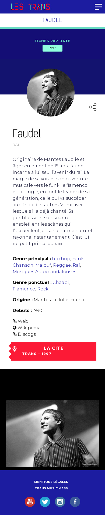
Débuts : (22, 310)
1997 (52, 48)
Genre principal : (32, 258)
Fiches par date (53, 41)
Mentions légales (51, 482)
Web (23, 321)
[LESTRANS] (30, 6)
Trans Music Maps (51, 488)
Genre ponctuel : (32, 282)
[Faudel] (52, 433)
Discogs (27, 334)
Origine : (23, 299)
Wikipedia (29, 327)
